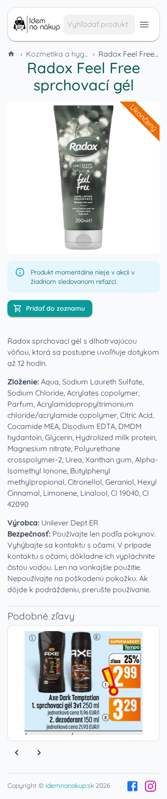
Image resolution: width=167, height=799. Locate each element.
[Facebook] (132, 786)
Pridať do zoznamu (55, 308)
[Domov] (12, 54)
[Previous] (16, 752)
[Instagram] (150, 786)
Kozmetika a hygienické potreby (81, 53)
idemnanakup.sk (69, 785)
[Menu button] (144, 24)
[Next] (39, 752)
